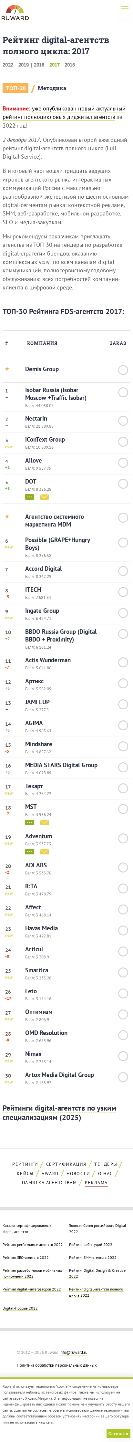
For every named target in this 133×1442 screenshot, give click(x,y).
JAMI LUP (37, 702)
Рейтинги (25, 1164)
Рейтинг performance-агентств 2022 (33, 1244)
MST (31, 806)
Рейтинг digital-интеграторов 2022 (32, 1288)
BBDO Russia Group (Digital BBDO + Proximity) (61, 635)
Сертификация (66, 1164)
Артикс (34, 681)
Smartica (36, 970)
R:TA (31, 886)
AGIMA (34, 723)
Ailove (33, 460)
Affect (33, 907)
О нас (105, 1173)
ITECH (33, 589)
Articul (34, 949)
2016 (70, 64)
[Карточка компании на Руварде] (29, 497)
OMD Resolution (46, 1033)
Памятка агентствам (49, 1183)
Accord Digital (43, 568)
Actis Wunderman (48, 660)
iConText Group (45, 439)
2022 (8, 64)
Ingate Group (42, 610)
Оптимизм (39, 1012)
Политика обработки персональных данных (57, 1365)
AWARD (50, 1173)
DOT (30, 481)
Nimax (33, 1054)
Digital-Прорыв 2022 (20, 1308)
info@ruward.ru (73, 1352)
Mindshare (38, 744)
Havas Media (41, 928)
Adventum (38, 836)
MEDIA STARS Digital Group (61, 765)
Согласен (118, 1433)
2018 (39, 64)
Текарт (34, 786)
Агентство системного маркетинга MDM (54, 520)
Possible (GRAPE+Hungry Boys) (57, 543)
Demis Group (42, 369)
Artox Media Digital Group (59, 1075)
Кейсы (25, 1173)
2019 (23, 64)
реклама (96, 1183)
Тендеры (105, 1164)
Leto (31, 991)
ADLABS (36, 865)
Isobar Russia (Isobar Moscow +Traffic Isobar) (56, 394)
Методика (52, 88)
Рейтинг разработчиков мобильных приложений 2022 (32, 1273)
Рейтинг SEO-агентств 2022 (26, 1257)
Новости (78, 1173)
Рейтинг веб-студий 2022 (90, 1244)
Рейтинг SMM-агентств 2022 (93, 1257)
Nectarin (36, 418)
